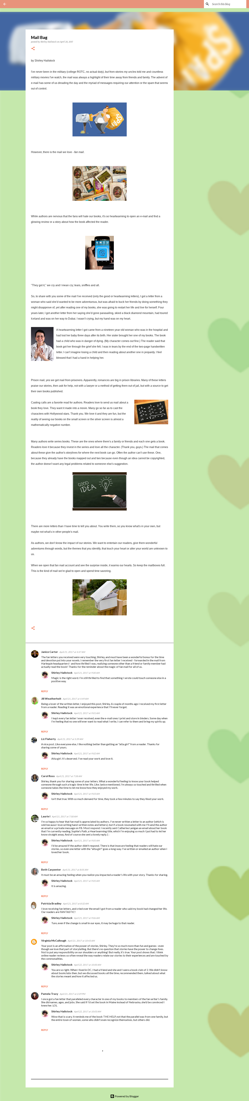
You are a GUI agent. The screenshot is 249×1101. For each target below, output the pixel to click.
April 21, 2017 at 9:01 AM (87, 713)
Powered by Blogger (126, 1096)
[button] (33, 48)
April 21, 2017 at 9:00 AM (87, 672)
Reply (44, 691)
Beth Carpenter (51, 869)
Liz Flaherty (48, 738)
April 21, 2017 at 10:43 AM (81, 940)
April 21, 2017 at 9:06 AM (87, 918)
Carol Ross (48, 776)
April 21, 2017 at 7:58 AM (69, 776)
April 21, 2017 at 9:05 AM (87, 840)
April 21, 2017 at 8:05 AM (75, 869)
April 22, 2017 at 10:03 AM (87, 1011)
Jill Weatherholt (51, 698)
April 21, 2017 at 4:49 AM (75, 698)
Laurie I (45, 816)
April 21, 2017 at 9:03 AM (87, 793)
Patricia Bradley (51, 903)
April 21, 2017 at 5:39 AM (70, 739)
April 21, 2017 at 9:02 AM (87, 753)
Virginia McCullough (53, 940)
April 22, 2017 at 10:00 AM (87, 964)
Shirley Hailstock (61, 672)
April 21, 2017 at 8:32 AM (76, 903)
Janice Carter (49, 651)
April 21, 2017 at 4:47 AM (72, 652)
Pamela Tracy (49, 993)
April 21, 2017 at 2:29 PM (72, 994)
